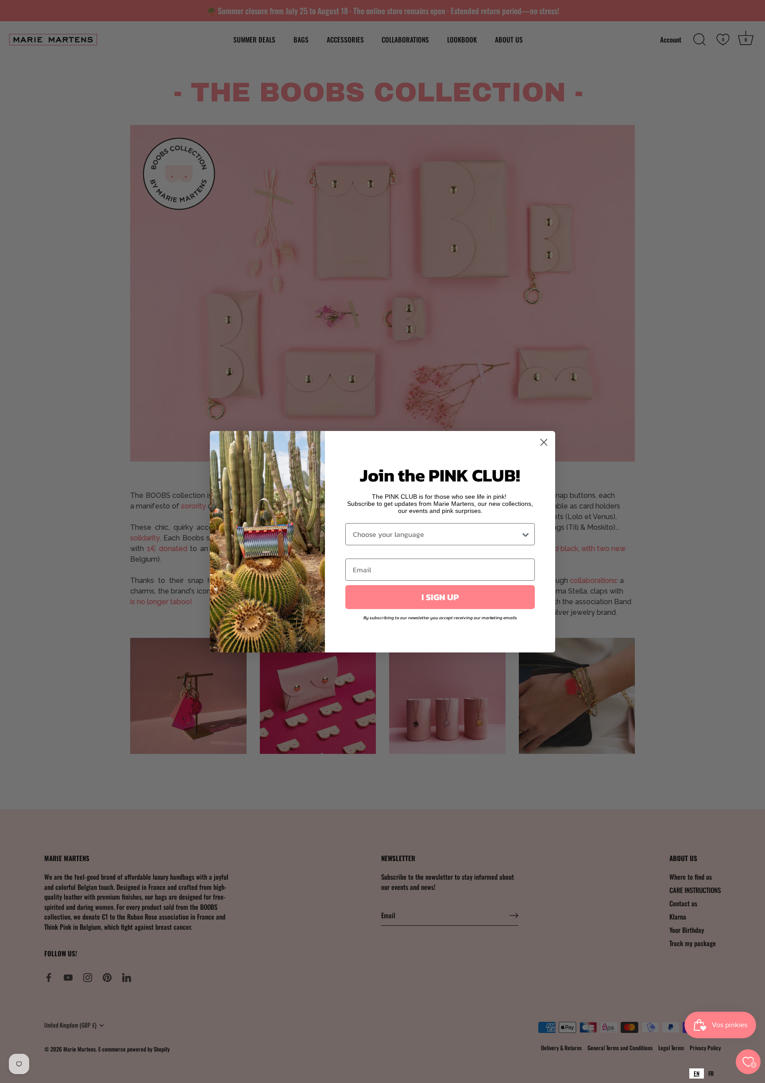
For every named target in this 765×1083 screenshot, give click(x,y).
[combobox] (696, 1073)
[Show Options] (525, 534)
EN (696, 1073)
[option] (711, 1073)
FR (711, 1073)
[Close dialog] (544, 442)
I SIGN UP (440, 597)
